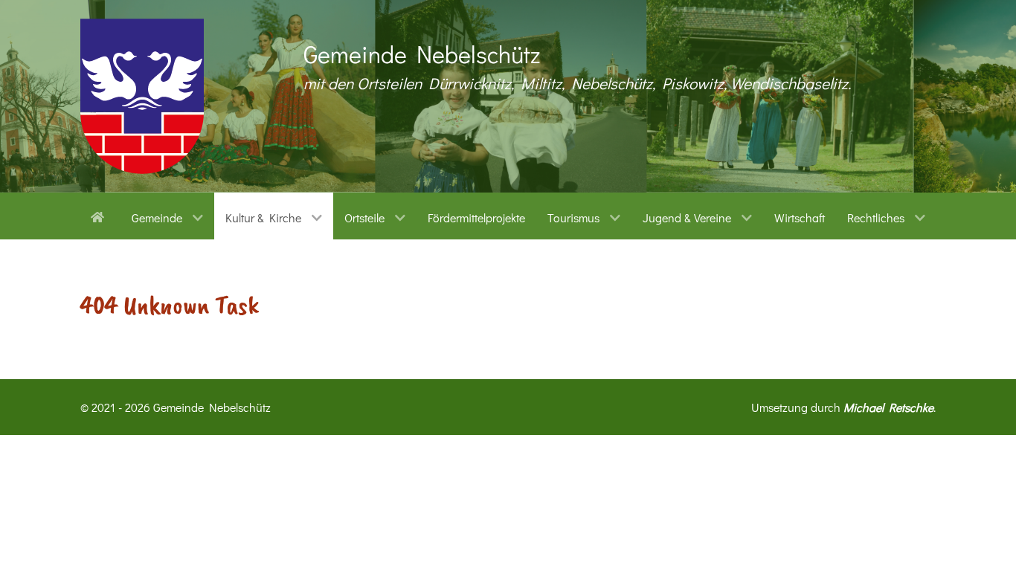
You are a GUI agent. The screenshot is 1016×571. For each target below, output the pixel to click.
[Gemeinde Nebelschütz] (142, 96)
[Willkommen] (100, 216)
